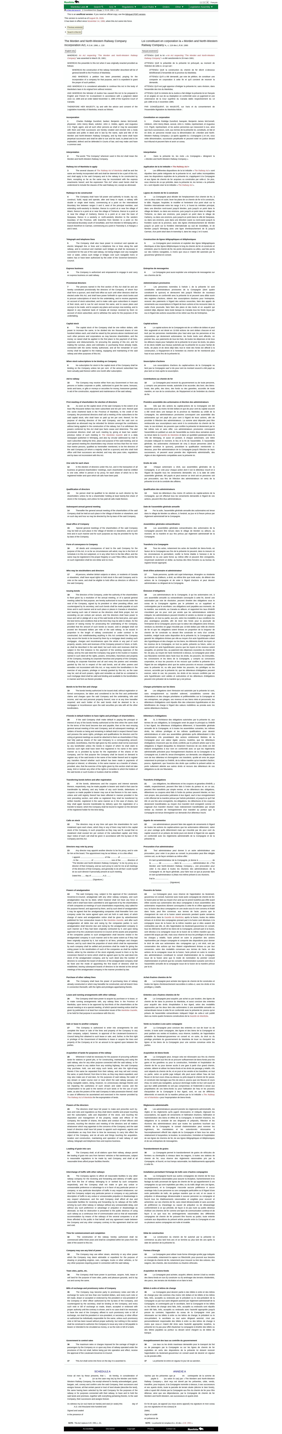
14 (69, 510)
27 (69, 1028)
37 (69, 1361)
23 (69, 850)
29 (69, 1109)
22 (69, 824)
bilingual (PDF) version (135, 14)
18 (69, 595)
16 (69, 548)
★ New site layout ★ (73, 10)
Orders (166, 7)
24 (69, 894)
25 (69, 981)
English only (70, 51)
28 (69, 1057)
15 (69, 528)
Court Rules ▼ (149, 7)
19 (69, 691)
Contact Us (170, 1429)
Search (97, 7)
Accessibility (88, 1429)
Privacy (150, 1429)
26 (69, 999)
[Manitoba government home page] (71, 3)
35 (69, 1292)
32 (69, 1237)
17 (69, 574)
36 (69, 1344)
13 (69, 493)
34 (69, 1275)
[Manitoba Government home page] (196, 1429)
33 (69, 1254)
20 (69, 720)
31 (69, 1176)
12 (69, 467)
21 (69, 784)
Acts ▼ (112, 7)
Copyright (131, 1429)
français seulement (149, 51)
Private (99, 10)
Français (214, 2)
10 (69, 383)
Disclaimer (110, 1429)
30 (69, 1152)
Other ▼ (179, 7)
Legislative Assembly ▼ (201, 7)
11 (68, 406)
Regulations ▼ (129, 7)
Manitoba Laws (78, 7)
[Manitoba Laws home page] (65, 10)
